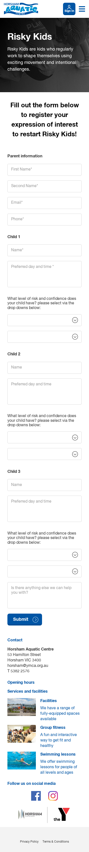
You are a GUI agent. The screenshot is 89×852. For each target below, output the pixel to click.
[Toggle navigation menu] (82, 9)
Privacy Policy (29, 841)
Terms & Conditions (56, 841)
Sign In (69, 11)
